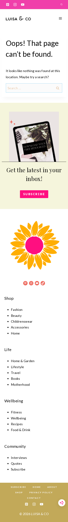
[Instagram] (15, 4)
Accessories (20, 327)
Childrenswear (22, 321)
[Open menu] (60, 18)
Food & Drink (20, 430)
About (52, 487)
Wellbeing (18, 418)
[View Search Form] (61, 4)
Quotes (16, 463)
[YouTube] (22, 4)
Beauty (16, 316)
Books (15, 378)
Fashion (17, 310)
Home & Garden (23, 361)
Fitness (16, 412)
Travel (15, 373)
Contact (34, 498)
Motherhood (20, 384)
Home (15, 333)
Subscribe (18, 487)
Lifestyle (17, 367)
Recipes (17, 424)
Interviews (19, 458)
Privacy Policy (41, 492)
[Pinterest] (7, 4)
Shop (19, 492)
